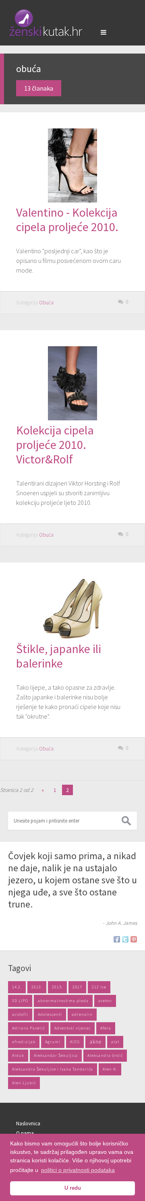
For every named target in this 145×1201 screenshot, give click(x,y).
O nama (25, 1133)
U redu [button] (72, 1188)
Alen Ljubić (24, 1082)
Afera (105, 1028)
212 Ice (99, 987)
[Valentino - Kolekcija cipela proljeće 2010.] (72, 200)
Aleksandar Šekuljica (56, 1055)
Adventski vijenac (72, 1028)
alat (115, 1041)
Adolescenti (50, 1014)
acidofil (20, 1014)
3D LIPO (20, 1000)
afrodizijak (23, 1041)
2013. (36, 987)
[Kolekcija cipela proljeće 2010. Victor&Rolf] (72, 418)
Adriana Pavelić (28, 1028)
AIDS (75, 1041)
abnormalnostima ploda (63, 1000)
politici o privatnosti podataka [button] (78, 1170)
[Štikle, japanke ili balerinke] (72, 637)
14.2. (17, 987)
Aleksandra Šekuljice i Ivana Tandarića (52, 1069)
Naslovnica (28, 1123)
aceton (105, 1000)
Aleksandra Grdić (105, 1055)
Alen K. (110, 1069)
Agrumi (52, 1041)
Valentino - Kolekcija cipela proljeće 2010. (67, 219)
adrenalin (82, 1014)
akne (95, 1041)
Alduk (18, 1055)
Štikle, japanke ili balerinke (58, 656)
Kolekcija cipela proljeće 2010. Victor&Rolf (55, 444)
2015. (57, 987)
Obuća (46, 302)
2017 (77, 987)
